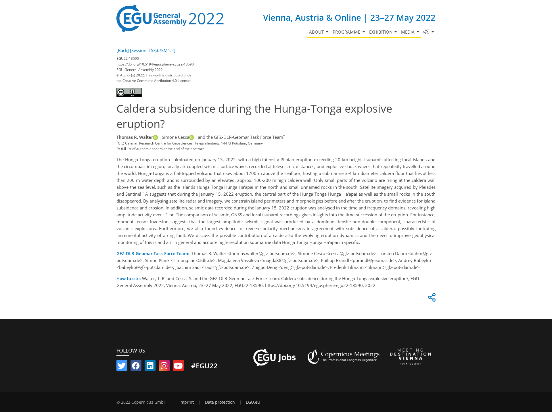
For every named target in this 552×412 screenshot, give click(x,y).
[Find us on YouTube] (178, 367)
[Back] (122, 50)
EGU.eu (253, 402)
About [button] (317, 32)
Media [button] (408, 32)
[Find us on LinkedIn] (150, 367)
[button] (428, 32)
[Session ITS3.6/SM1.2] (152, 50)
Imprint (186, 402)
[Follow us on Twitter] (121, 367)
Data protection (220, 402)
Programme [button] (347, 32)
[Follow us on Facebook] (136, 367)
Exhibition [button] (381, 32)
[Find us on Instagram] (164, 367)
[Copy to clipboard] (431, 299)
